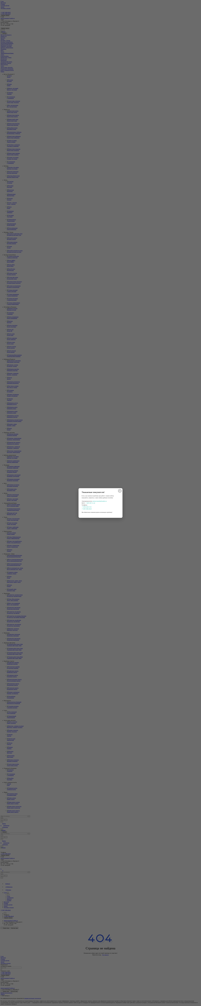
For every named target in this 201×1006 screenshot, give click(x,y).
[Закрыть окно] (119, 490)
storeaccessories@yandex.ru (100, 501)
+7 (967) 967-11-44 (90, 503)
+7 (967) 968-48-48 (86, 509)
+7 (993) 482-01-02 (86, 507)
